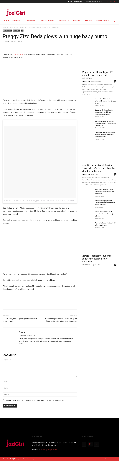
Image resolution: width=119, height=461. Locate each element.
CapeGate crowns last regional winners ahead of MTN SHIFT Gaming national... (105, 134)
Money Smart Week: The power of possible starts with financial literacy (105, 101)
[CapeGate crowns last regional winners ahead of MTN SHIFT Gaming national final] (87, 135)
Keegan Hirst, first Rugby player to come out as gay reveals (20, 320)
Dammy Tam (86, 81)
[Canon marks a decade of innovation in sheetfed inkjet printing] (87, 215)
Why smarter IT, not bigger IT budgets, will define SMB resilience (97, 75)
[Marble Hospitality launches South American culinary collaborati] (99, 244)
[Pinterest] (15, 46)
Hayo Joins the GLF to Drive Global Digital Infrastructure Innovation (104, 192)
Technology (101, 21)
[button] (113, 21)
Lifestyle (63, 21)
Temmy (7, 41)
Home (6, 21)
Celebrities (23, 27)
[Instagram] (111, 1)
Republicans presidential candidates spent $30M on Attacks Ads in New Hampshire (61, 320)
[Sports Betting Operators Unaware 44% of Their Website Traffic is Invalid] (87, 204)
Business (16, 21)
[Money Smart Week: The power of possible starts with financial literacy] (87, 102)
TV (22, 30)
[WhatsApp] (21, 46)
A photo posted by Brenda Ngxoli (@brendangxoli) (27, 201)
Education (30, 21)
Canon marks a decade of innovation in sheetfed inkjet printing (104, 214)
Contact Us (108, 459)
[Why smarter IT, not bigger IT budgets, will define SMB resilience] (99, 56)
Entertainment (47, 21)
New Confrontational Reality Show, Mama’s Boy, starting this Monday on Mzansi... (98, 168)
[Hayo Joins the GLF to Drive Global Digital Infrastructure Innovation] (87, 192)
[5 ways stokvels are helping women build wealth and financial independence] (87, 113)
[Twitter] (114, 1)
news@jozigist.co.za (49, 450)
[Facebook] (107, 1)
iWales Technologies (29, 459)
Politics (76, 21)
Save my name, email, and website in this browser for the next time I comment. (35, 400)
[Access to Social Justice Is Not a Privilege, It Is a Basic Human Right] (87, 226)
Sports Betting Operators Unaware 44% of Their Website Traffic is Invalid (105, 203)
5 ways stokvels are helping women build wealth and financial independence (104, 112)
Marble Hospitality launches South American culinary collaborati (97, 258)
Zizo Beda (19, 54)
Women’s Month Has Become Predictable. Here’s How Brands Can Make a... (105, 123)
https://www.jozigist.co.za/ (27, 335)
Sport (88, 21)
